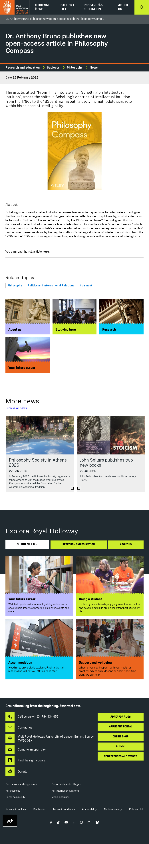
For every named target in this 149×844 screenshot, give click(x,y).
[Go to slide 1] (72, 488)
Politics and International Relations (51, 285)
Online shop (120, 736)
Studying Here (43, 7)
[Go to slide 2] (78, 488)
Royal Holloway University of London (14, 7)
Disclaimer (39, 809)
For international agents (65, 790)
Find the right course (31, 760)
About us (123, 7)
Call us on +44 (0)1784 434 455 (38, 716)
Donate (22, 771)
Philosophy (74, 67)
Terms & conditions (64, 809)
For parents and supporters (21, 784)
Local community (15, 797)
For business (12, 790)
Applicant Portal (120, 726)
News (94, 67)
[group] (40, 454)
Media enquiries (60, 797)
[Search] (141, 7)
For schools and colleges (66, 784)
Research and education (22, 67)
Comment (86, 285)
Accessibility (89, 809)
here (46, 251)
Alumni (120, 746)
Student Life (67, 7)
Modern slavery (113, 809)
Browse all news (16, 408)
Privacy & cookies (15, 809)
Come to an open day (32, 749)
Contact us (25, 727)
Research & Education (93, 7)
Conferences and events (120, 756)
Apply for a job (120, 716)
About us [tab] (126, 544)
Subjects (53, 67)
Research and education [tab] (79, 544)
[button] (51, 822)
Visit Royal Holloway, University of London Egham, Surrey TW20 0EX (56, 738)
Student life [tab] (27, 544)
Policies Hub (136, 809)
